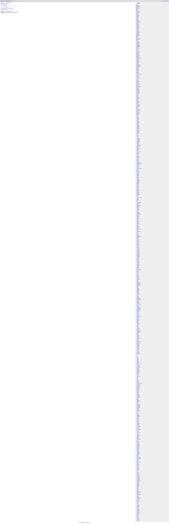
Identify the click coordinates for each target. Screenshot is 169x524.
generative (138, 45)
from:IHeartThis (9, 5)
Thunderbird (138, 410)
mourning (138, 477)
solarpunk (138, 506)
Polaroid (138, 396)
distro (138, 311)
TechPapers (138, 59)
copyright (138, 109)
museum (138, 478)
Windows (138, 75)
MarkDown (138, 283)
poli (137, 489)
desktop (138, 310)
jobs (137, 185)
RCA (137, 397)
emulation (138, 313)
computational (139, 307)
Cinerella (138, 366)
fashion (138, 315)
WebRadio (138, 298)
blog (137, 68)
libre (137, 99)
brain (137, 238)
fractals (138, 158)
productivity (138, 492)
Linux (138, 17)
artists (138, 18)
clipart (138, 431)
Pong (138, 58)
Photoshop (138, 177)
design (138, 15)
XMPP (138, 417)
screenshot (138, 256)
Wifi (137, 94)
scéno (138, 257)
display (138, 243)
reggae (138, 497)
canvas (138, 301)
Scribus (138, 403)
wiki (137, 87)
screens (2, 7)
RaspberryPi (138, 46)
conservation (138, 432)
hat (137, 463)
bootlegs (138, 140)
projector (138, 255)
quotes (138, 72)
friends (138, 39)
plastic (138, 334)
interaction (9, 7)
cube (137, 242)
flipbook (138, 454)
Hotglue (138, 136)
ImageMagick (139, 279)
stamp (138, 508)
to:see (138, 347)
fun (137, 37)
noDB (138, 188)
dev (137, 154)
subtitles (138, 345)
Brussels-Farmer (139, 363)
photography (138, 66)
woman (138, 520)
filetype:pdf (138, 141)
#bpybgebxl (138, 353)
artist (137, 57)
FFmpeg (138, 146)
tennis (138, 516)
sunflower (138, 511)
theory (138, 53)
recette (138, 121)
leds (137, 120)
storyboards (138, 510)
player (138, 100)
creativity (138, 241)
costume (138, 434)
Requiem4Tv (138, 203)
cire (137, 430)
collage (138, 208)
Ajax (137, 270)
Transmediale (139, 231)
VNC (137, 295)
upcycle (138, 349)
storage (138, 509)
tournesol (138, 348)
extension (138, 127)
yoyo (137, 352)
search (138, 131)
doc (137, 211)
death (138, 437)
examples (138, 156)
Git (137, 73)
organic (138, 483)
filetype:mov (138, 128)
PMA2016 (138, 394)
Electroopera (138, 371)
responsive (138, 218)
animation (2, 5)
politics (138, 216)
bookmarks (138, 60)
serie (137, 502)
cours (138, 210)
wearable (138, 351)
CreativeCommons (139, 197)
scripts (138, 113)
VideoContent (139, 205)
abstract (138, 117)
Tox (137, 412)
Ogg (137, 391)
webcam (138, 103)
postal (138, 490)
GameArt (138, 172)
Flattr (138, 372)
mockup (138, 475)
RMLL (138, 399)
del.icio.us (138, 182)
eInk (137, 443)
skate (138, 504)
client (138, 305)
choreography (139, 304)
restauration (138, 499)
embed (138, 445)
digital (138, 126)
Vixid (137, 413)
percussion (138, 91)
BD (137, 96)
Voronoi (138, 414)
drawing (138, 19)
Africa (138, 357)
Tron (137, 293)
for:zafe (138, 459)
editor (138, 155)
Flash (138, 28)
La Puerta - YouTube (4, 4)
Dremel (138, 369)
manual (138, 327)
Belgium (138, 56)
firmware (138, 453)
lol (137, 472)
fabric (138, 183)
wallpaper (138, 264)
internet (138, 90)
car (137, 425)
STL (137, 230)
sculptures (138, 501)
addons (138, 300)
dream (138, 441)
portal (138, 253)
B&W (138, 359)
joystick (138, 468)
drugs (138, 442)
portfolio (138, 82)
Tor (137, 411)
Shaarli (138, 67)
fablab (138, 449)
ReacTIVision (139, 202)
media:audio (138, 162)
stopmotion (5, 5)
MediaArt (138, 387)
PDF (137, 176)
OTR (137, 390)
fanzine (138, 450)
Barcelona (138, 221)
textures (138, 259)
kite (137, 214)
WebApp (138, 297)
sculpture (138, 44)
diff (137, 440)
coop (137, 433)
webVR (138, 519)
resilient (138, 336)
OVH (137, 287)
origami (138, 71)
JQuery (138, 63)
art (137, 14)
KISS (138, 381)
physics (138, 143)
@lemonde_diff (139, 269)
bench (138, 421)
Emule (138, 275)
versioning (138, 263)
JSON (138, 148)
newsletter (138, 481)
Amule (138, 271)
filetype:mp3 (138, 157)
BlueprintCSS (139, 362)
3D (137, 9)
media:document (139, 163)
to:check (138, 518)
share (138, 219)
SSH (137, 229)
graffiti (138, 33)
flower (138, 456)
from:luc (138, 320)
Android (138, 93)
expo (137, 447)
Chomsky (138, 365)
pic (137, 333)
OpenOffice (138, 289)
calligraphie (138, 423)
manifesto (138, 250)
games (138, 6)
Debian (138, 368)
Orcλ (137, 393)
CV (137, 134)
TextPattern (138, 104)
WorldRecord (138, 416)
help (137, 159)
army (137, 419)
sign (137, 340)
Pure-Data (138, 138)
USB (137, 204)
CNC (137, 222)
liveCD (138, 161)
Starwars (138, 152)
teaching (138, 62)
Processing (138, 5)
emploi (138, 312)
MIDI (137, 226)
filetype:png (138, 316)
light (137, 160)
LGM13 (138, 70)
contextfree (138, 308)
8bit (137, 220)
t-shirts (138, 107)
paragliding (138, 331)
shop (137, 339)
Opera (138, 392)
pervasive (138, 485)
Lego (137, 115)
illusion (138, 466)
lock (137, 471)
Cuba (138, 224)
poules (138, 335)
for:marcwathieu (139, 458)
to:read (138, 29)
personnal (138, 484)
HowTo (138, 16)
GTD (137, 124)
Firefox (138, 97)
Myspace (138, 174)
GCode (138, 199)
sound (138, 51)
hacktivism (138, 35)
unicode (138, 262)
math (137, 85)
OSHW (138, 175)
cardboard (138, 302)
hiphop (138, 464)
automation (138, 139)
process (138, 491)
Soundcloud (138, 407)
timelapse (138, 260)
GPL (137, 147)
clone (138, 207)
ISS (137, 379)
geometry (138, 212)
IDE (137, 200)
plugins (138, 32)
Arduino (138, 34)
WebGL (138, 153)
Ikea (137, 278)
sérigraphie (138, 513)
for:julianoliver (139, 457)
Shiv (137, 79)
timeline (138, 261)
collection (138, 306)
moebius (138, 476)
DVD (137, 273)
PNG (137, 150)
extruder (138, 448)
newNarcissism (139, 480)
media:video (138, 65)
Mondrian (138, 149)
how (137, 465)
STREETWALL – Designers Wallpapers (7, 8)
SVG (137, 64)
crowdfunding (139, 435)
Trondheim (138, 294)
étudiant (138, 267)
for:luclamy (138, 318)
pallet (138, 189)
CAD (137, 133)
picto (137, 486)
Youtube (138, 55)
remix (138, 498)
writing (138, 266)
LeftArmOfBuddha (139, 383)
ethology (138, 446)
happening (138, 323)
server (138, 101)
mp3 (137, 111)
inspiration (138, 12)
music (138, 13)
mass (138, 473)
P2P (137, 47)
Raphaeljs (138, 400)
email (138, 95)
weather (138, 194)
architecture (138, 76)
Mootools (138, 285)
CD (137, 196)
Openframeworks (139, 74)
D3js (137, 198)
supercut (138, 346)
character (138, 303)
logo (137, 325)
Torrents (138, 83)
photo (138, 26)
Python (138, 25)
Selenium (138, 404)
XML (137, 178)
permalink (17, 5)
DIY (137, 7)
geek (137, 321)
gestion (138, 461)
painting (138, 81)
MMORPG (138, 227)
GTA (137, 375)
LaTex (138, 382)
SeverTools (138, 405)
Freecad (138, 373)
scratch (138, 500)
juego (138, 24)
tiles (137, 517)
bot (137, 40)
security (138, 52)
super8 (138, 512)
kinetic (138, 119)
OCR (137, 286)
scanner (138, 112)
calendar (138, 239)
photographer (138, 332)
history (138, 77)
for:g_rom (138, 142)
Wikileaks (138, 415)
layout (138, 187)
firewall (138, 317)
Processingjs (138, 151)
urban (138, 102)
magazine (138, 248)
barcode (138, 237)
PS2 (137, 290)
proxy (138, 493)
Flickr (138, 69)
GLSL (138, 276)
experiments (138, 314)
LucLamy (138, 385)
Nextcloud (138, 389)
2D (137, 195)
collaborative (138, 180)
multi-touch (138, 329)
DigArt (138, 170)
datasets (138, 436)
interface (4, 7)
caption (138, 424)
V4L (137, 232)
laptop (138, 247)
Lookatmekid (138, 384)
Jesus (138, 380)
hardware (138, 30)
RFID (138, 398)
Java (137, 173)
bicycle (138, 118)
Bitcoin (138, 169)
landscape (138, 215)
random (138, 496)
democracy (138, 439)
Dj (137, 274)
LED (137, 281)
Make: (138, 88)
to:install (138, 132)
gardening (138, 110)
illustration (138, 78)
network (138, 61)
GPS (137, 277)
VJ (137, 10)
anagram (138, 418)
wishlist (138, 167)
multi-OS (138, 251)
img (137, 50)
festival (138, 451)
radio (137, 191)
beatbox (138, 179)
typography (138, 22)
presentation (138, 254)
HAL (137, 376)
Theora (138, 409)
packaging (138, 252)
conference (138, 209)
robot (137, 164)
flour (137, 455)
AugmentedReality (139, 168)
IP (137, 201)
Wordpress (138, 42)
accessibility (138, 299)
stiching (138, 344)
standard (138, 258)
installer (138, 467)
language (138, 469)
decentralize (138, 438)
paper (138, 48)
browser (138, 80)
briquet (138, 422)
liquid (138, 470)
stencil (138, 343)
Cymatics (138, 367)
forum (138, 319)
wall (9, 1)
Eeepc (138, 370)
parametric (138, 190)
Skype (138, 292)
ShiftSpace (138, 406)
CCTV (138, 272)
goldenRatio (138, 462)
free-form (138, 245)
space (138, 342)
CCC (137, 364)
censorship (138, 426)
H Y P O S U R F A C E (4, 6)
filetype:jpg (138, 105)
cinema (138, 206)
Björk (138, 361)
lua (137, 326)
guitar (138, 184)
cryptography (138, 309)
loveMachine (138, 27)
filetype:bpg (138, 452)
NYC (137, 137)
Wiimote (138, 235)
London (138, 282)
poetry (138, 488)
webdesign (138, 8)
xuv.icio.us (2, 1)
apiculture (138, 89)
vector (138, 166)
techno (138, 515)
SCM (137, 401)
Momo (138, 228)
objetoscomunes (139, 330)
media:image (138, 86)
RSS (137, 43)
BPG (137, 360)
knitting (138, 186)
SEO (137, 402)
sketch (138, 505)
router (138, 337)
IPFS (138, 378)
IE (137, 108)
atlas (137, 420)
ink (137, 246)
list (137, 324)
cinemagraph (138, 428)
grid (137, 322)
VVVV (138, 296)
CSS (137, 20)
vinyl (137, 350)
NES (137, 388)
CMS (137, 36)
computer (138, 125)
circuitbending (139, 429)
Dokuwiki (138, 171)
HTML (138, 54)
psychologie (138, 494)
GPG (137, 225)
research (138, 192)
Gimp (138, 135)
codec (138, 240)
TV (137, 116)
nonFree (138, 482)
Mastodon (138, 386)
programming (138, 38)
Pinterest (138, 395)
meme (138, 474)
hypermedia (138, 213)
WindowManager (139, 236)
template (138, 193)
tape (137, 514)
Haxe (138, 377)
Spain (138, 408)
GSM (138, 374)
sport (137, 507)
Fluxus (138, 123)
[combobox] (140, 4)
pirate (138, 487)
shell (137, 503)
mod (137, 129)
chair (137, 427)
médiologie (138, 479)
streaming (138, 144)
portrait (138, 217)
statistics (138, 165)
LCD (137, 280)
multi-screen (138, 328)
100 (12, 12)
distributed (138, 244)
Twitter (138, 98)
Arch (137, 358)
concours (138, 181)
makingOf (138, 249)
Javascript (138, 11)
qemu (138, 495)
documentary (138, 84)
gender (138, 460)
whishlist (138, 265)
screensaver (138, 338)
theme (138, 92)
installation (7, 7)
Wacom (138, 233)
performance (138, 130)
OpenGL (138, 288)
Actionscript (138, 145)
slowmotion (138, 341)
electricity (138, 444)
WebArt (138, 234)
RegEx (138, 291)
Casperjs (138, 223)
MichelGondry (139, 284)
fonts (137, 41)
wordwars (138, 114)
